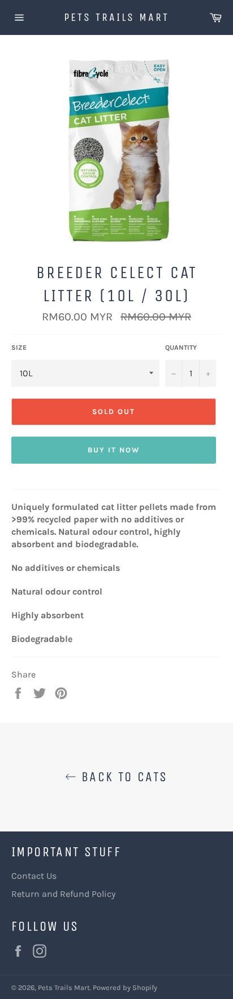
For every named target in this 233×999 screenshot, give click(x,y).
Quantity (181, 347)
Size (19, 347)
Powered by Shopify (125, 987)
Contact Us (34, 875)
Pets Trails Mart (116, 17)
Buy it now (114, 450)
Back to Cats (121, 777)
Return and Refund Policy (63, 893)
